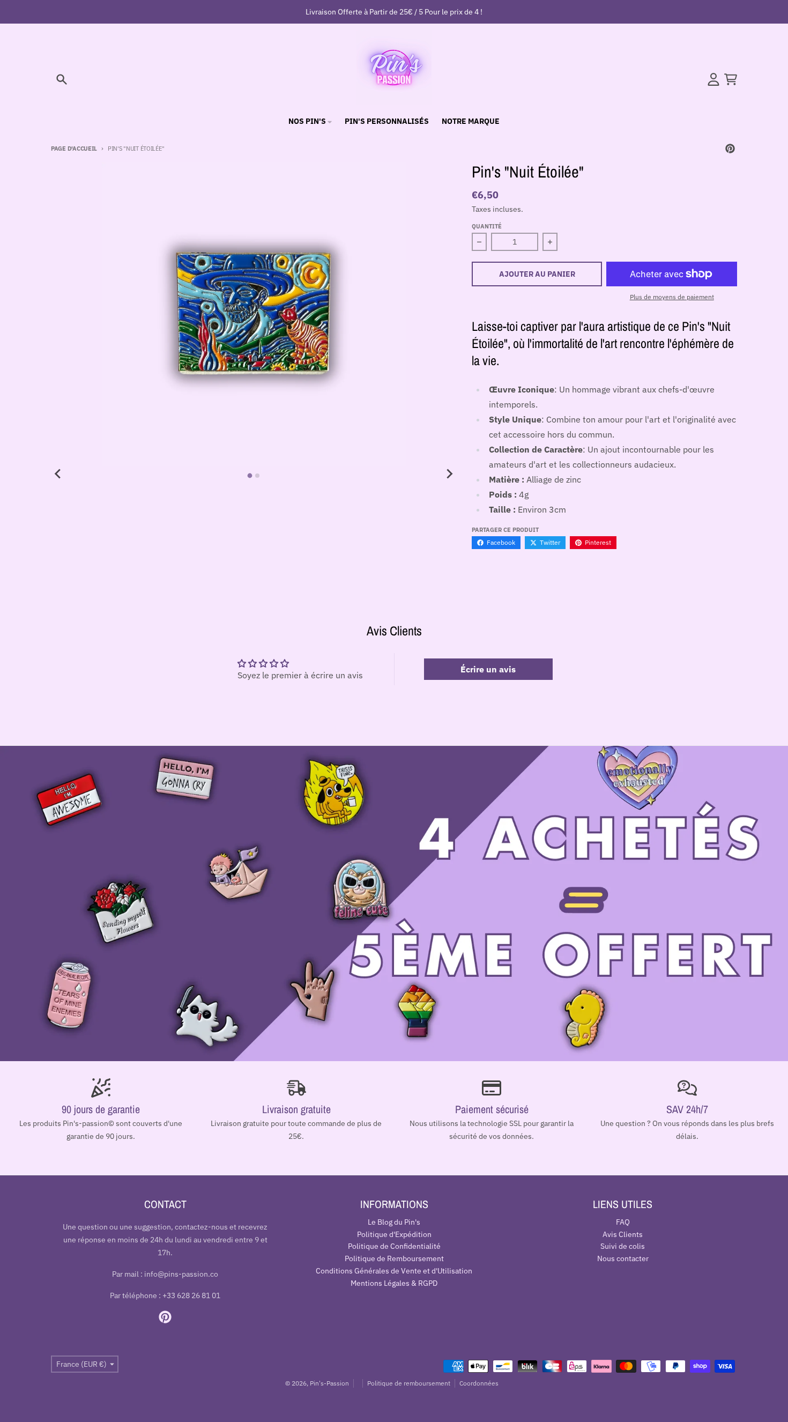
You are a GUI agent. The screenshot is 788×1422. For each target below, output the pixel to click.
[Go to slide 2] (257, 475)
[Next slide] (449, 474)
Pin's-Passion (329, 1383)
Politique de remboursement (408, 1383)
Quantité (487, 226)
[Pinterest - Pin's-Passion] (730, 148)
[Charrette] (730, 79)
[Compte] (713, 79)
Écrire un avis (488, 669)
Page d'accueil (74, 148)
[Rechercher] (61, 79)
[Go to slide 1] (250, 475)
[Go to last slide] (58, 474)
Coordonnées (479, 1383)
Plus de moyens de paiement (672, 297)
